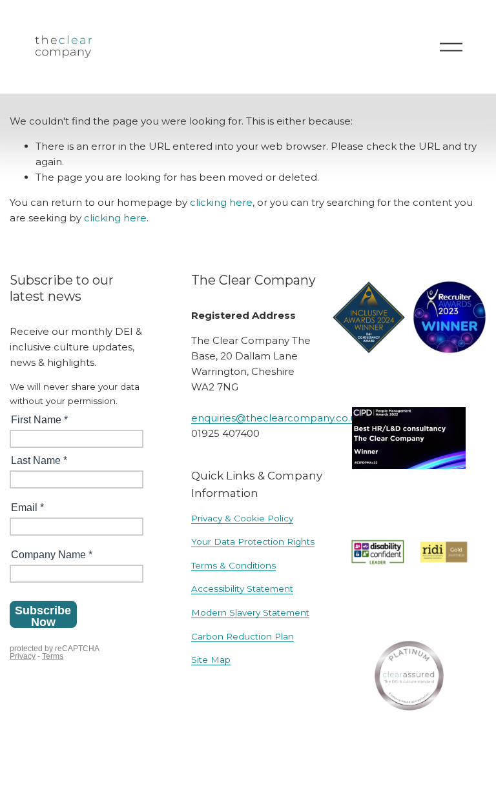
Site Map (211, 659)
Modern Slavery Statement (250, 612)
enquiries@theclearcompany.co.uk (276, 418)
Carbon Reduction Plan (242, 636)
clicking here (221, 202)
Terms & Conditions (233, 565)
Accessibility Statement (242, 588)
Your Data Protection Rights (253, 541)
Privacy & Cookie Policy (242, 518)
